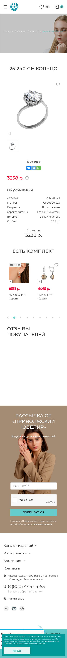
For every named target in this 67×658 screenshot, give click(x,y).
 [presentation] (8, 318)
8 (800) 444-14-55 (26, 586)
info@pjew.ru (16, 598)
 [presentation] (59, 318)
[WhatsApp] (38, 168)
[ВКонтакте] (28, 168)
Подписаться (33, 512)
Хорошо (17, 651)
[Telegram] (33, 168)
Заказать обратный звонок (25, 591)
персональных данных (39, 524)
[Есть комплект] (33, 132)
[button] (14, 318)
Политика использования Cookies (29, 643)
